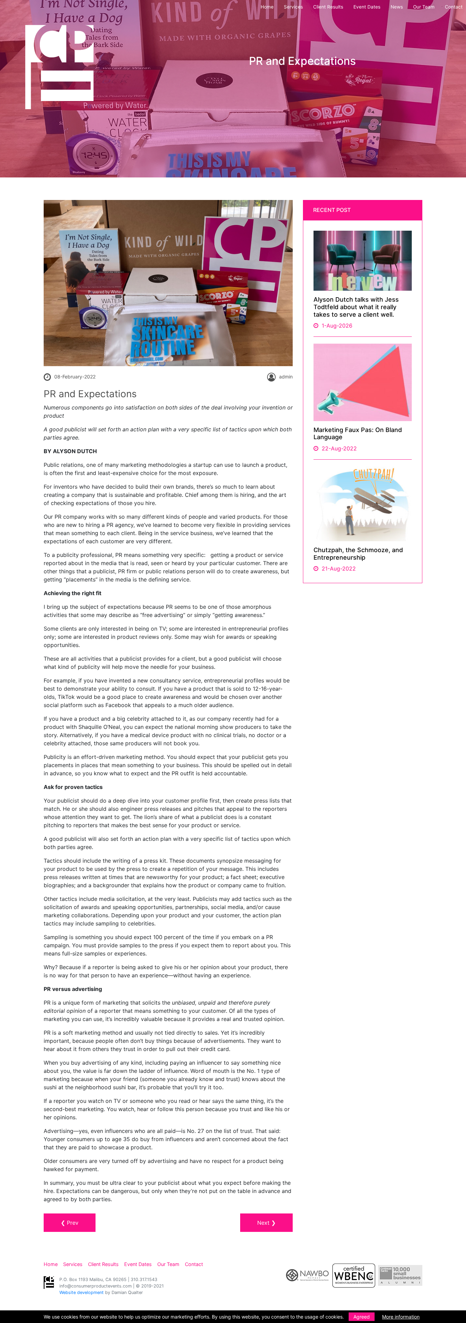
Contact (454, 7)
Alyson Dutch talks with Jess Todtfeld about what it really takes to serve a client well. (356, 307)
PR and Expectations (90, 394)
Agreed (361, 1317)
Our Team (424, 7)
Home (267, 7)
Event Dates (366, 7)
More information (401, 1317)
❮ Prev (69, 1222)
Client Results (328, 7)
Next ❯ (266, 1222)
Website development (81, 1292)
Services (293, 7)
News (397, 7)
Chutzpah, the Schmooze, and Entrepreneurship (358, 553)
